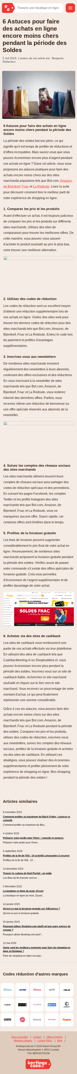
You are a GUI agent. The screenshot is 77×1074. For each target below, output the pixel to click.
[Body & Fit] (22, 1005)
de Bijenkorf (11, 186)
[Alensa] (37, 990)
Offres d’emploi (54, 1037)
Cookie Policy (44, 1040)
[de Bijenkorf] (66, 1005)
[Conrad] (52, 1005)
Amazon (66, 180)
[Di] (22, 1020)
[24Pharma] (7, 990)
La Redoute (41, 186)
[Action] (22, 990)
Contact (37, 1037)
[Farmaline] (52, 1020)
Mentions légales (23, 1040)
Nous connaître (19, 1037)
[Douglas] (37, 1020)
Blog (59, 1040)
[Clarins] (37, 1005)
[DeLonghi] (7, 1020)
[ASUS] (66, 990)
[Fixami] (66, 1020)
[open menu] (70, 8)
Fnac (25, 186)
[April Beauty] (52, 990)
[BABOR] (7, 1005)
